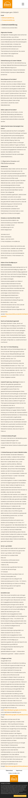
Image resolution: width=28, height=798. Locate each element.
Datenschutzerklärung (8, 17)
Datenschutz (9, 770)
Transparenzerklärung (8, 20)
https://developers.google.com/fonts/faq (15, 710)
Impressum (19, 770)
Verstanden (20, 795)
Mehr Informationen (22, 793)
